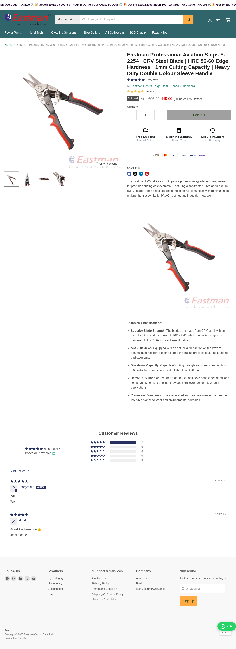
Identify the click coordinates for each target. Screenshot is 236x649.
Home (9, 44)
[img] (19, 481)
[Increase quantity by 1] (159, 115)
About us (141, 578)
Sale (51, 594)
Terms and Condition (104, 588)
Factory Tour (160, 32)
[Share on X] (135, 174)
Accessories (56, 588)
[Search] (188, 19)
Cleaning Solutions (64, 32)
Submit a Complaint (104, 599)
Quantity (132, 106)
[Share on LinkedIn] (141, 174)
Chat (229, 625)
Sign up (188, 601)
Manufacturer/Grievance (150, 588)
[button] (136, 80)
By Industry (55, 583)
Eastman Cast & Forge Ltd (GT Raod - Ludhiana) (163, 86)
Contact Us (99, 578)
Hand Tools (36, 32)
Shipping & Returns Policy (108, 594)
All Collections (114, 32)
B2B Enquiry (138, 32)
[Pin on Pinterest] (147, 174)
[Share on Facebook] (129, 174)
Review (140, 583)
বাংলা (224, 632)
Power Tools (13, 32)
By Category (56, 578)
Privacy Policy (101, 583)
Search (8, 630)
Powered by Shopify (15, 638)
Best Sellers (92, 32)
